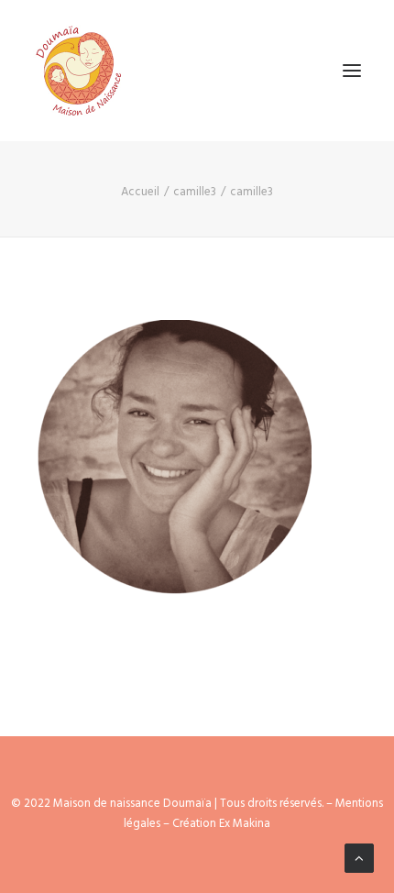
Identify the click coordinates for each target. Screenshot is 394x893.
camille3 (194, 192)
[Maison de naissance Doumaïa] (79, 70)
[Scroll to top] (359, 858)
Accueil (140, 192)
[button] (352, 70)
